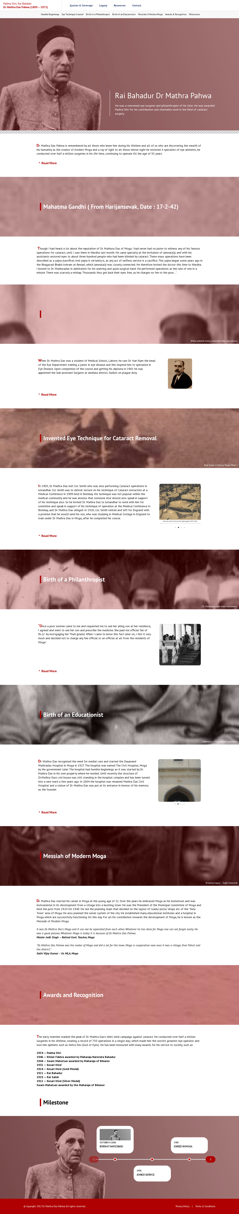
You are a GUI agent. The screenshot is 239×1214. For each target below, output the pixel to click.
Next (210, 1159)
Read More (49, 163)
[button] (119, 163)
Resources (120, 5)
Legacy (103, 5)
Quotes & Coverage (81, 5)
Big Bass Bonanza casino (73, 314)
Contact (136, 5)
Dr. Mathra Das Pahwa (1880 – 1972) (25, 5)
